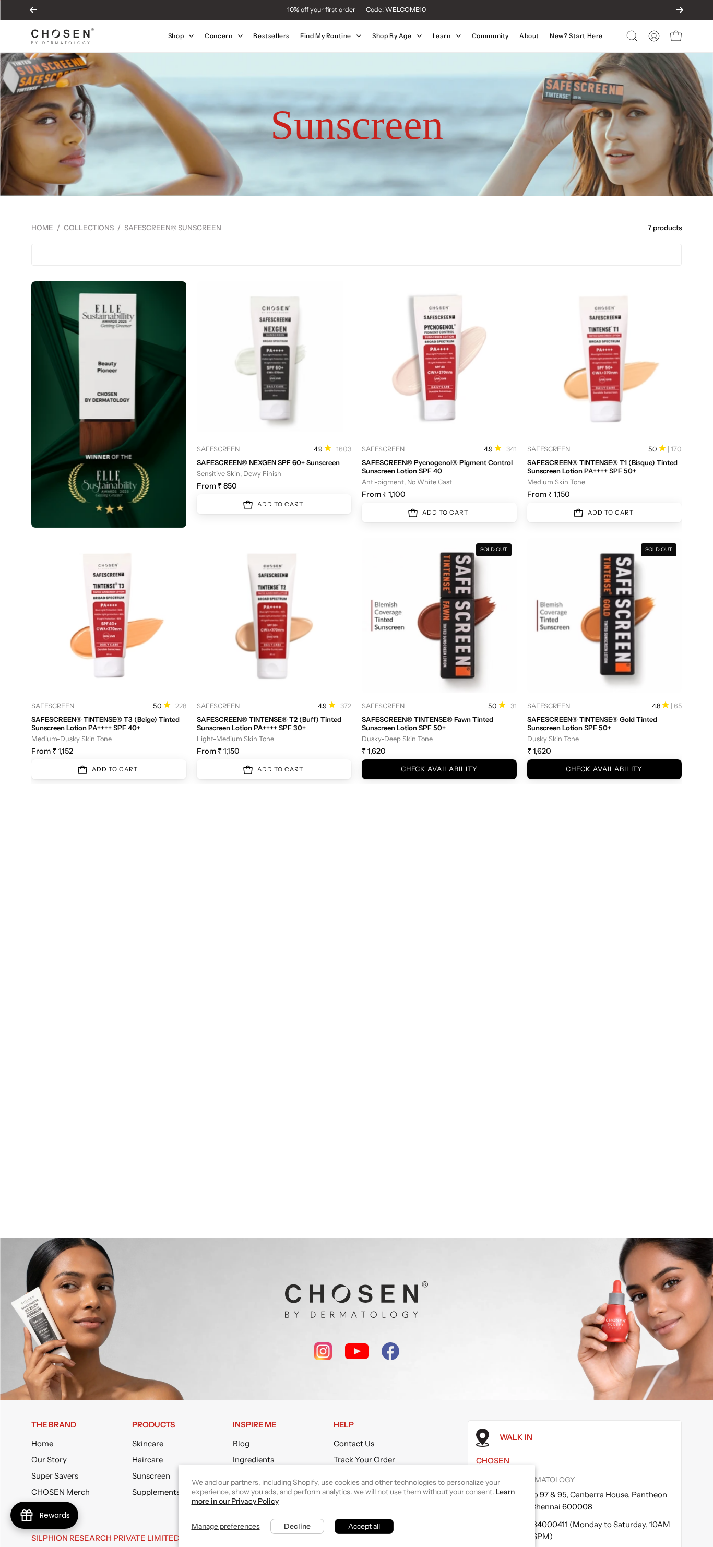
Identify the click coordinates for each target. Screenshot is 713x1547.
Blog (241, 1443)
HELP (344, 1425)
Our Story (49, 1460)
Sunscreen (151, 1476)
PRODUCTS (153, 1425)
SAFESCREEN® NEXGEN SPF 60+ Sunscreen (268, 462)
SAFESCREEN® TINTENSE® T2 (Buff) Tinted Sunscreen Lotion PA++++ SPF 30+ (269, 723)
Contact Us (354, 1443)
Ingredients (253, 1460)
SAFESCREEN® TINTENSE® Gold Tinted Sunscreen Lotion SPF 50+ (592, 723)
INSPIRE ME (254, 1425)
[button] (632, 36)
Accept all (364, 1526)
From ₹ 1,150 (548, 494)
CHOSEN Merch (60, 1492)
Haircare (147, 1460)
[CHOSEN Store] (62, 36)
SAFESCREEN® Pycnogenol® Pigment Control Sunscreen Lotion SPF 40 (437, 466)
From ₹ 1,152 (52, 751)
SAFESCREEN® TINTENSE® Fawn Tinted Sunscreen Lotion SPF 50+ (427, 723)
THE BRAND (53, 1425)
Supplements (156, 1492)
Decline (297, 1526)
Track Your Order (364, 1460)
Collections (89, 227)
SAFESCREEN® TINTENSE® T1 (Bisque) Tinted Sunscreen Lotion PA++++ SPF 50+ (602, 466)
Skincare (147, 1443)
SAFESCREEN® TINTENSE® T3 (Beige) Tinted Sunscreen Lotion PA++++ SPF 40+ (105, 723)
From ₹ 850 (217, 486)
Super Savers (54, 1476)
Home (42, 227)
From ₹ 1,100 (384, 494)
